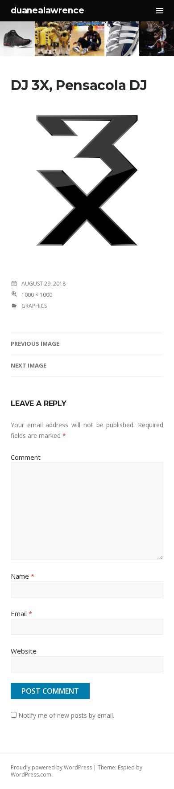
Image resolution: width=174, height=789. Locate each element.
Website (24, 650)
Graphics (34, 306)
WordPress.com (31, 774)
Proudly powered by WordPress (51, 767)
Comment (26, 457)
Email (21, 613)
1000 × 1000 (36, 294)
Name (22, 576)
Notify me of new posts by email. (66, 715)
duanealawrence (47, 10)
